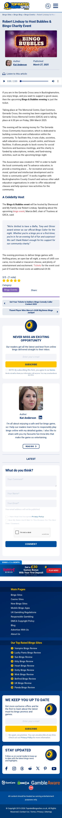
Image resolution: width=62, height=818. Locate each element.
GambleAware (45, 783)
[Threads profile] (22, 768)
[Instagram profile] (14, 768)
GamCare (8, 783)
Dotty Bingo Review (24, 670)
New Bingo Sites (19, 603)
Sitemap (48, 812)
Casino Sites (17, 599)
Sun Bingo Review (23, 657)
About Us (15, 634)
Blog (13, 625)
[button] (48, 6)
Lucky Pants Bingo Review (28, 652)
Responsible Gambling (22, 616)
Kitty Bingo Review (24, 661)
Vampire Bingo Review (26, 648)
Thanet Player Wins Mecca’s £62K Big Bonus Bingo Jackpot (31, 311)
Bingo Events (29, 15)
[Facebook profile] (6, 768)
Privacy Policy (38, 517)
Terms (33, 812)
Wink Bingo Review (24, 674)
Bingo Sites (6, 15)
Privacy (40, 812)
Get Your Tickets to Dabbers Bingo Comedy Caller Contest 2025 (31, 303)
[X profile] (38, 768)
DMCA (23, 783)
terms (52, 370)
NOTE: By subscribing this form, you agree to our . (32, 370)
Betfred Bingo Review (25, 678)
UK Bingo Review (23, 683)
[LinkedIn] (40, 418)
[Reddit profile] (30, 768)
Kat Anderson (20, 64)
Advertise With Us (20, 629)
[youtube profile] (54, 768)
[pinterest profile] (45, 768)
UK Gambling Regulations (23, 612)
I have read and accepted (26, 517)
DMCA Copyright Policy (22, 621)
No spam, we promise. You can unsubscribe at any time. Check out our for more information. (32, 736)
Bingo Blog (18, 15)
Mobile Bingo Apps (20, 608)
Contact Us (24, 812)
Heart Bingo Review (24, 665)
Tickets (37, 265)
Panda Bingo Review (25, 687)
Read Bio (30, 446)
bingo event (19, 211)
